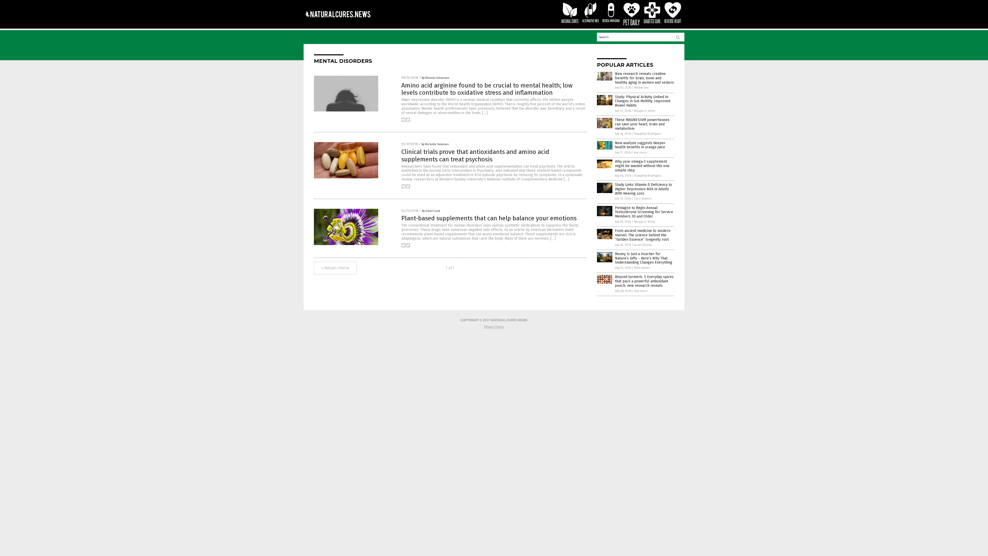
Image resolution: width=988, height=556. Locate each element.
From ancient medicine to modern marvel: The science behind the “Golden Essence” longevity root (642, 235)
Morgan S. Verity (644, 110)
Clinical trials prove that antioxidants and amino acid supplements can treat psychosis (475, 155)
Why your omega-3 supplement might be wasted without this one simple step (642, 165)
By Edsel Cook (431, 211)
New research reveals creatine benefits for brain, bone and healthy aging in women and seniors (644, 78)
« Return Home (335, 268)
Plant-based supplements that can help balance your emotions (489, 218)
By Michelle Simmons (435, 144)
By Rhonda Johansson (435, 78)
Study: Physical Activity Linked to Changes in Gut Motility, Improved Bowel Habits (642, 101)
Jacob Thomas (643, 245)
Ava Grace (640, 152)
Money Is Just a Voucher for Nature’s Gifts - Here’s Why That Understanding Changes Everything (643, 258)
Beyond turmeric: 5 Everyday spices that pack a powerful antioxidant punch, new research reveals (644, 281)
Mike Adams (642, 268)
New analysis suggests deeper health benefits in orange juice (640, 145)
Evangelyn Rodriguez (647, 133)
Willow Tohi (641, 87)
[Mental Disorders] (338, 21)
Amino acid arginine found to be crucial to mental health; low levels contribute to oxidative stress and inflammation (486, 89)
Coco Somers (642, 198)
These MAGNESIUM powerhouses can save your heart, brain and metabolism (642, 124)
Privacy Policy (494, 327)
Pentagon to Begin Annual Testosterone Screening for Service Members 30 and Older (644, 212)
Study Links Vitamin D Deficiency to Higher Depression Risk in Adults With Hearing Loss (643, 189)
